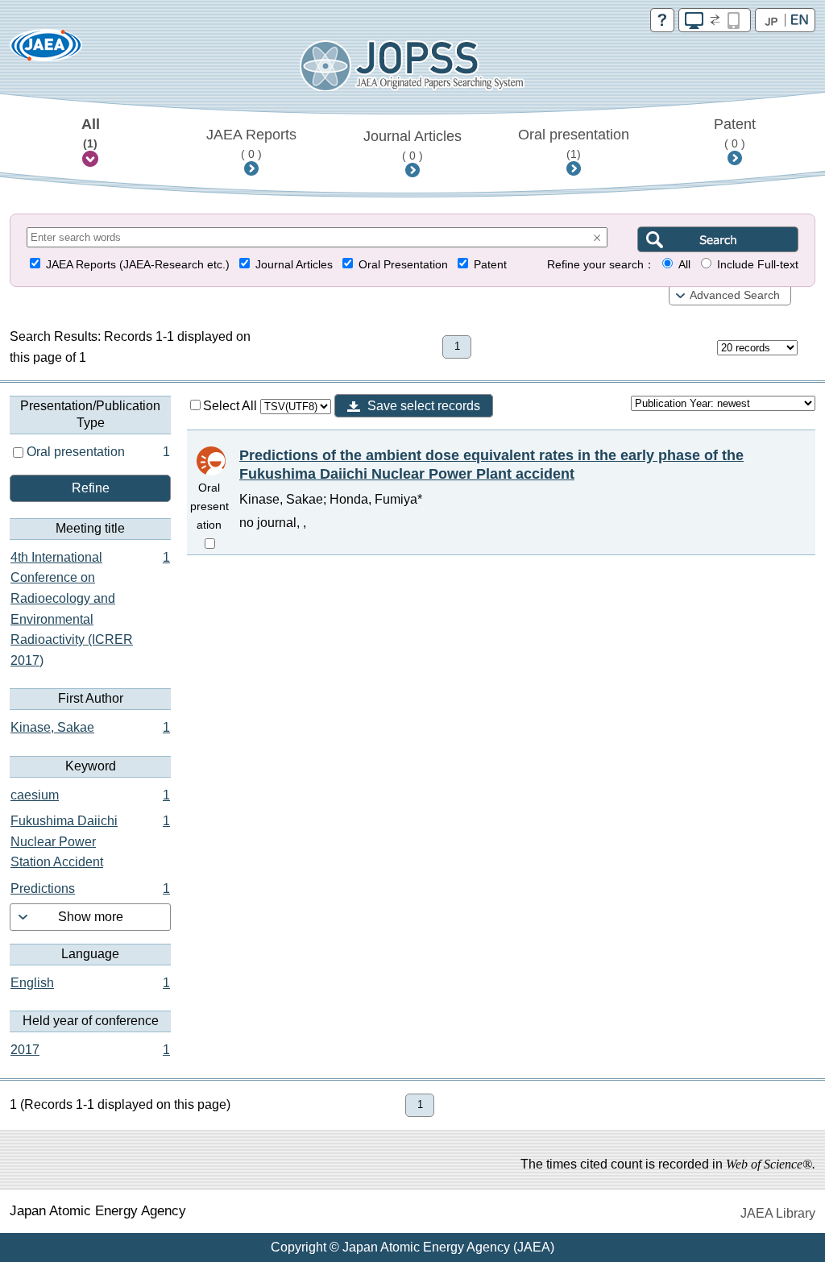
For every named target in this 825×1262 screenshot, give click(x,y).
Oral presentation (573, 143)
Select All (231, 406)
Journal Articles (412, 145)
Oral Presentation (403, 265)
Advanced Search (735, 295)
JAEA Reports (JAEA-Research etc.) (138, 265)
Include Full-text (757, 265)
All (90, 133)
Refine (91, 488)
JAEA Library (777, 1213)
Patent (735, 133)
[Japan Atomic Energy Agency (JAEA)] (46, 50)
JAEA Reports (251, 143)
